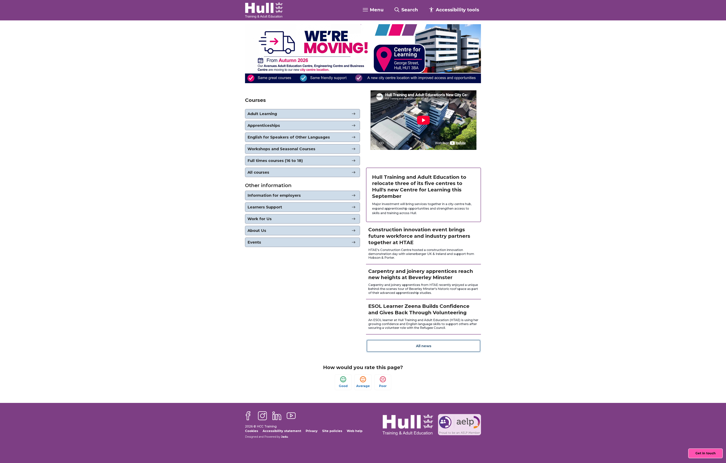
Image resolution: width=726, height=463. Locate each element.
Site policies (332, 431)
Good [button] (343, 386)
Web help (354, 431)
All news (423, 346)
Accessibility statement (282, 431)
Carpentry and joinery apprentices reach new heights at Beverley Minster (420, 274)
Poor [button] (383, 386)
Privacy (312, 431)
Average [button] (363, 386)
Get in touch (705, 453)
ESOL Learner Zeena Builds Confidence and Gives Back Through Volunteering (418, 309)
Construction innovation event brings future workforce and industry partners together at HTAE (419, 236)
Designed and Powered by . (267, 436)
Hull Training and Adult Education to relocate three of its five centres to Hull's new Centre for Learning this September (419, 186)
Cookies (251, 431)
